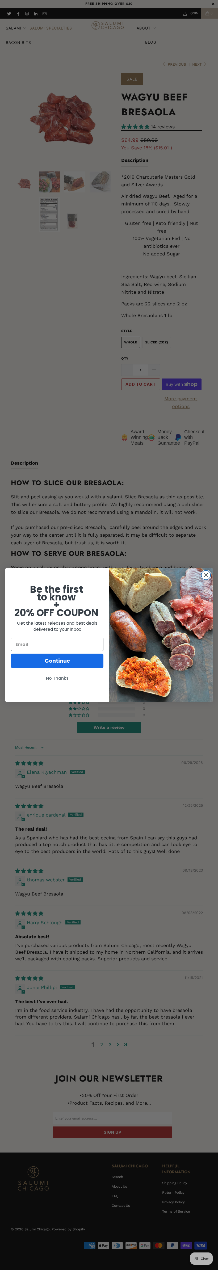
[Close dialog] (206, 575)
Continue (57, 661)
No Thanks (57, 678)
